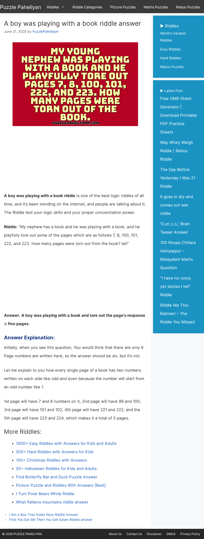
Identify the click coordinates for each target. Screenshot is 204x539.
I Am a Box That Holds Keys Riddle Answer (43, 515)
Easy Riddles (170, 49)
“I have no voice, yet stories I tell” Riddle (176, 286)
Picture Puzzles (123, 7)
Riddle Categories (87, 7)
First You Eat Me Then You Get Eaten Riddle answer (50, 520)
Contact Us (134, 534)
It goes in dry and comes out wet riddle (176, 205)
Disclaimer (154, 534)
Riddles (53, 7)
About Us (115, 534)
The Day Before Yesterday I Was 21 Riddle (177, 178)
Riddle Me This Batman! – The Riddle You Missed (177, 313)
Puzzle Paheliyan (20, 7)
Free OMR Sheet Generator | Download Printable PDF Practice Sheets (178, 115)
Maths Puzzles (156, 7)
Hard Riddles (170, 58)
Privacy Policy (190, 534)
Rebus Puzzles (188, 7)
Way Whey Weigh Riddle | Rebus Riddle (176, 151)
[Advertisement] (75, 162)
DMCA (171, 534)
